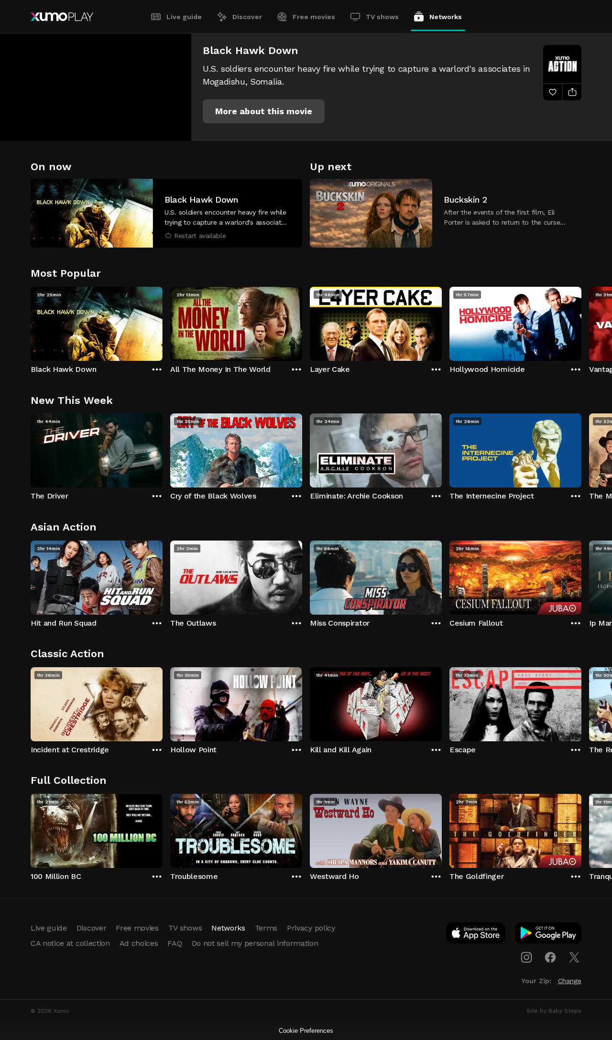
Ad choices (139, 943)
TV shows (382, 17)
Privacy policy (311, 927)
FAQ (174, 943)
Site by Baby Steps (553, 1011)
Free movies (314, 17)
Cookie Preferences (306, 1030)
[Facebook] (550, 957)
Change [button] (569, 981)
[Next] (581, 321)
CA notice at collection (70, 943)
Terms (266, 927)
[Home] (62, 16)
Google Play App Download (548, 934)
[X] (574, 957)
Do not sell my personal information (255, 943)
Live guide (184, 17)
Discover (247, 17)
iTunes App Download (476, 934)
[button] (264, 111)
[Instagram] (526, 957)
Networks (445, 17)
